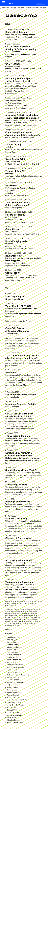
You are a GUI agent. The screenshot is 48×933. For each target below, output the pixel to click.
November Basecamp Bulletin (20, 404)
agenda (7, 23)
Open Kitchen (12, 229)
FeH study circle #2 (15, 214)
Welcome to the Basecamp (19, 582)
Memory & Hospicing (16, 518)
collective (8, 633)
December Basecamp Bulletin (20, 394)
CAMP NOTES (12, 63)
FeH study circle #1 (15, 100)
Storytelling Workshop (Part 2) (21, 470)
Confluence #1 (12, 272)
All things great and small (18, 560)
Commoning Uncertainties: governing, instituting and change (22, 133)
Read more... (9, 629)
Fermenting (11, 372)
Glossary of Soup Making (18, 538)
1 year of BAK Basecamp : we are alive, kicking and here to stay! (22, 356)
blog (6, 288)
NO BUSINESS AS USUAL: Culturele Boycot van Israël (19, 454)
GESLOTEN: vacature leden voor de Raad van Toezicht (19, 415)
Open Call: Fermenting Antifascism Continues (17, 329)
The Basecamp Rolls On (17, 435)
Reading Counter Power (17, 501)
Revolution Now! (13, 255)
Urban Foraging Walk (16, 241)
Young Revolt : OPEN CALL (19, 306)
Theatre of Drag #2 (15, 171)
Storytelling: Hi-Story (16, 484)
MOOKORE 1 (11, 185)
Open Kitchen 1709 (15, 158)
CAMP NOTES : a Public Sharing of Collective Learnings (21, 48)
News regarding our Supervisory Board (15, 297)
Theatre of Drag (13, 144)
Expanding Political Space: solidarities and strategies (19, 79)
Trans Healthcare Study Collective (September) (17, 203)
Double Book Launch (16, 32)
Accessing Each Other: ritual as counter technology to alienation (22, 116)
